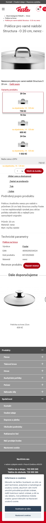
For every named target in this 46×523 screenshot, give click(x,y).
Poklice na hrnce (10, 18)
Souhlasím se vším (23, 509)
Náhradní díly (10, 392)
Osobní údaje (19, 2)
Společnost (7, 399)
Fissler (25, 246)
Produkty (6, 350)
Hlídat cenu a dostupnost (19, 176)
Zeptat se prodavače (18, 181)
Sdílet (11, 191)
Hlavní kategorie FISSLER (15, 16)
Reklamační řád (11, 433)
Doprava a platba (33, 2)
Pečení (7, 385)
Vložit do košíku (34, 171)
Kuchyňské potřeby (12, 378)
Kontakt (9, 2)
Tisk (11, 186)
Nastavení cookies (23, 515)
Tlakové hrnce (10, 364)
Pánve (6, 357)
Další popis (15, 84)
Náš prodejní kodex (12, 440)
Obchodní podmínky (13, 426)
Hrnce (28, 16)
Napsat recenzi (32, 265)
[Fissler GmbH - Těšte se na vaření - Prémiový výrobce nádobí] (23, 11)
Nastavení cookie (12, 447)
